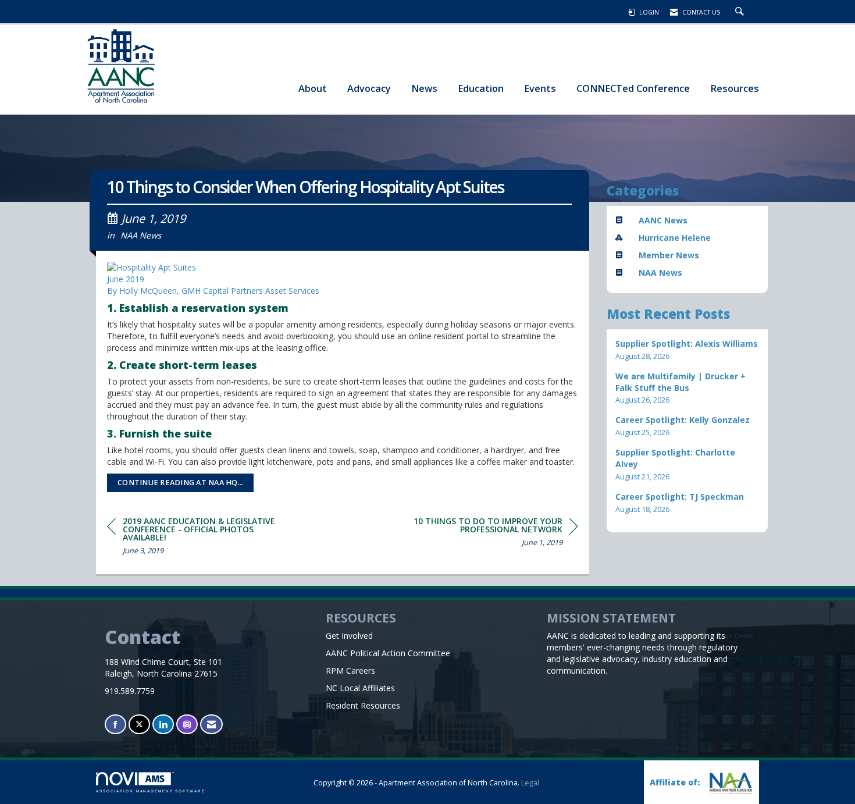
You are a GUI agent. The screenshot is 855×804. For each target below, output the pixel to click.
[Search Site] (741, 12)
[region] (491, 533)
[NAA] (730, 783)
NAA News (140, 235)
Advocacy (369, 88)
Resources (734, 88)
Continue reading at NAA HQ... (180, 483)
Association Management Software (150, 791)
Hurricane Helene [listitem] (675, 237)
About (312, 88)
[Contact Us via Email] (211, 724)
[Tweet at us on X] (139, 724)
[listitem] (687, 350)
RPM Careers (350, 670)
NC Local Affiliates (360, 687)
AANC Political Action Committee (388, 653)
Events (540, 88)
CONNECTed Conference (633, 88)
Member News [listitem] (669, 255)
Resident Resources (363, 705)
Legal (530, 783)
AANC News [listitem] (663, 220)
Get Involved (349, 635)
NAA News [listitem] (660, 272)
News (424, 88)
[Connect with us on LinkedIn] (163, 724)
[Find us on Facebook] (115, 724)
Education (481, 88)
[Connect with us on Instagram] (187, 724)
